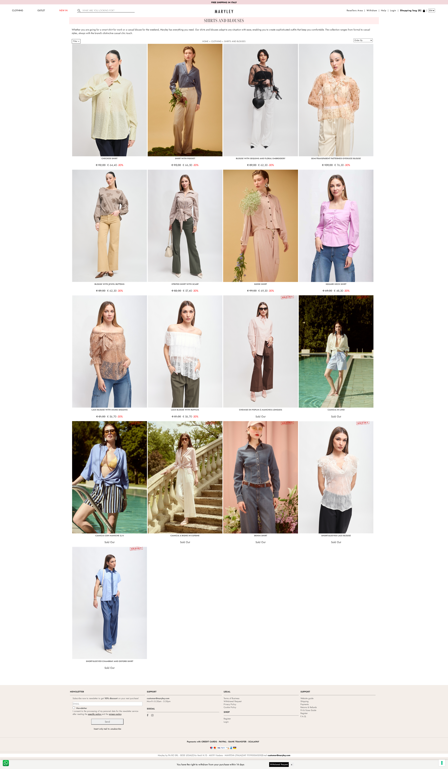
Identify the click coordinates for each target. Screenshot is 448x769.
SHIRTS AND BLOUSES (235, 41)
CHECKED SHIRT (109, 158)
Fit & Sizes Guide (308, 710)
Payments (304, 704)
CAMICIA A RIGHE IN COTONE (185, 535)
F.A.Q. (303, 716)
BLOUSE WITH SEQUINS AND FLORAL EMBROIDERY (260, 158)
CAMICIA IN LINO (336, 409)
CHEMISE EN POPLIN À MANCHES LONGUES (260, 409)
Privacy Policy (230, 704)
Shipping (304, 701)
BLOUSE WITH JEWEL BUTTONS (109, 284)
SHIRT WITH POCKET (185, 158)
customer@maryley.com (158, 698)
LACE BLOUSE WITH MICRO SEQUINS (110, 409)
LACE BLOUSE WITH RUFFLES (185, 409)
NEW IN (63, 10)
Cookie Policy (230, 707)
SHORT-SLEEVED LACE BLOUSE (336, 535)
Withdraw (372, 10)
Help (383, 10)
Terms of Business (231, 698)
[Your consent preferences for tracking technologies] (442, 763)
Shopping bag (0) (410, 10)
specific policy (95, 714)
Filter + (76, 41)
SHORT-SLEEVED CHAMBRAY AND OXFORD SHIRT (109, 661)
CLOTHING (17, 10)
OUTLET (41, 10)
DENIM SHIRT (260, 535)
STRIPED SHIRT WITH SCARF (185, 284)
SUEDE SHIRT (260, 284)
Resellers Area (355, 10)
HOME (205, 41)
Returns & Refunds (308, 707)
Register (227, 718)
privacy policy (115, 714)
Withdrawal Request (232, 701)
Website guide (306, 698)
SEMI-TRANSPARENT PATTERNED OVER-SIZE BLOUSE (336, 158)
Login (393, 10)
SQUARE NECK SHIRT (336, 284)
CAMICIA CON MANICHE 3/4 (109, 535)
